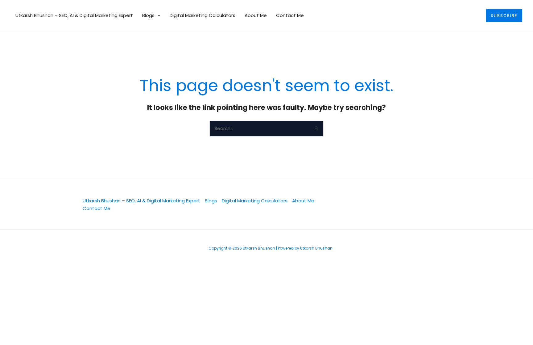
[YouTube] (401, 205)
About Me (256, 15)
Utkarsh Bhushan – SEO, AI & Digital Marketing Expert (74, 15)
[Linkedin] (359, 205)
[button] (157, 15)
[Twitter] (338, 205)
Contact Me (290, 15)
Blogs (148, 15)
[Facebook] (380, 205)
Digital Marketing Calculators (202, 15)
